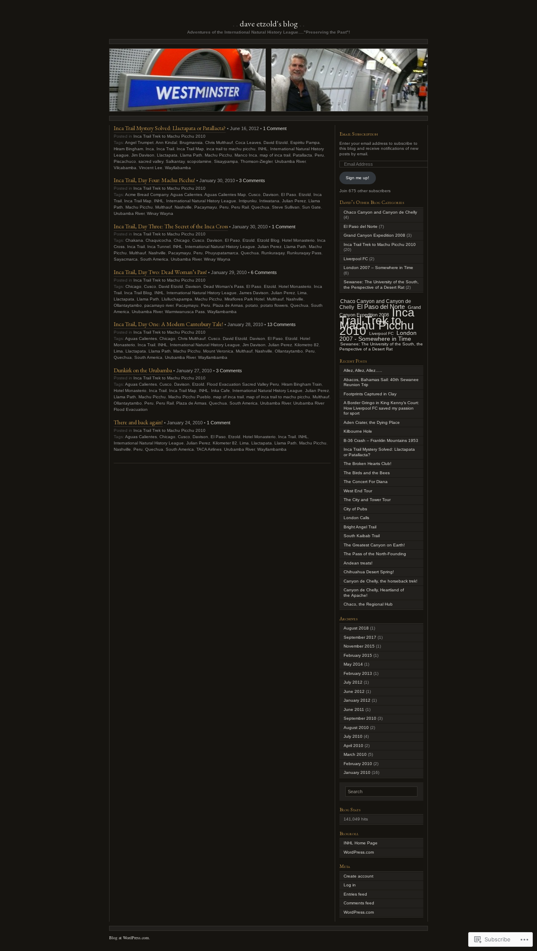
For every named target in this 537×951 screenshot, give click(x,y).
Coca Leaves (248, 142)
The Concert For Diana (366, 481)
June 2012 (354, 691)
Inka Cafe (220, 390)
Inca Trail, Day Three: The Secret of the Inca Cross (171, 226)
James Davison (253, 292)
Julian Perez (294, 201)
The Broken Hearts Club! (367, 463)
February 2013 (358, 673)
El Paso (288, 194)
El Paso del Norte (361, 226)
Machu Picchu (218, 155)
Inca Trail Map (190, 148)
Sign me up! (357, 177)
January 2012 (357, 700)
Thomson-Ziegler (256, 161)
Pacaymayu (205, 207)
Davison (271, 194)
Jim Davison (142, 155)
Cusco (254, 194)
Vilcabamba (125, 167)
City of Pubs (355, 509)
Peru (319, 155)
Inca (150, 148)
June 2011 (354, 709)
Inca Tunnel (158, 246)
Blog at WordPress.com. (129, 938)
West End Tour (358, 491)
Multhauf (163, 207)
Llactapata (167, 155)
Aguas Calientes (186, 194)
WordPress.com (359, 852)
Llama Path (191, 155)
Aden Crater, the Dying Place (372, 422)
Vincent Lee (150, 167)
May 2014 (353, 664)
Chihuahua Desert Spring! (369, 572)
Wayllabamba (178, 167)
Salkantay (175, 161)
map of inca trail (275, 155)
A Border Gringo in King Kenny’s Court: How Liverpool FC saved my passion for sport (381, 407)
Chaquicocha (158, 240)
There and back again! (138, 422)
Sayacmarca (126, 259)
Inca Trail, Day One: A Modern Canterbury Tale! (168, 324)
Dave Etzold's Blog (269, 23)
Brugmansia (191, 142)
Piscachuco (125, 161)
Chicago (182, 240)
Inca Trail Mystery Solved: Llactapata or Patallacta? (170, 128)
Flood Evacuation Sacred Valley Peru (243, 384)
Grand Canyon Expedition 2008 (374, 235)
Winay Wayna (160, 213)
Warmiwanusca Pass (185, 311)
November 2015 (359, 646)
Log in (350, 885)
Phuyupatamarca (221, 253)
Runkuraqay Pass (304, 253)
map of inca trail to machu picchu (278, 397)
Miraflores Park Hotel (244, 299)
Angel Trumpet (139, 142)
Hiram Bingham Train (302, 384)
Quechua (260, 207)
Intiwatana (269, 201)
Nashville (183, 207)
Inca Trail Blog (138, 292)
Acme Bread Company (146, 194)
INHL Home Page (361, 843)
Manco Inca (246, 155)
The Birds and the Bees (367, 472)
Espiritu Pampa (305, 142)
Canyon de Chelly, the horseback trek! (380, 581)
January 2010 (357, 772)
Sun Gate (311, 207)
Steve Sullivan (286, 207)
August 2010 (356, 727)
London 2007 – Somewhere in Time (378, 267)
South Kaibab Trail (362, 535)
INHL (263, 148)
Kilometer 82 (225, 443)
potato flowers (274, 305)
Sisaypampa (226, 161)
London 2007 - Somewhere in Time (378, 335)
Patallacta (302, 155)
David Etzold (275, 142)
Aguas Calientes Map (225, 194)
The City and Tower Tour (367, 499)
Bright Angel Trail (360, 527)
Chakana (134, 240)
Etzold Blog (268, 240)
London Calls (356, 517)
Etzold (305, 194)
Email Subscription (358, 134)
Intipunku (248, 201)
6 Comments (264, 272)
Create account (358, 876)
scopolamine (199, 161)
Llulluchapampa (177, 299)
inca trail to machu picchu (230, 148)
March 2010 (355, 754)
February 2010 (358, 763)
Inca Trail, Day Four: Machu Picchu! (154, 180)
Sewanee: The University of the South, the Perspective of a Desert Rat (381, 285)
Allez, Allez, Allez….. (363, 370)
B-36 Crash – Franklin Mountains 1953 (381, 440)
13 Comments (281, 324)
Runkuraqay (272, 253)
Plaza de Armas (228, 305)
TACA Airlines (209, 449)
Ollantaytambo (128, 305)
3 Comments (252, 180)
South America (154, 259)
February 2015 (358, 655)
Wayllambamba (222, 311)
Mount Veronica (218, 351)
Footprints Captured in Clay (370, 394)
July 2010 (353, 736)
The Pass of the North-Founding (375, 553)
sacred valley (150, 161)
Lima (302, 292)
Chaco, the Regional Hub (368, 604)
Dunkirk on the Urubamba (143, 370)
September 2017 (360, 637)
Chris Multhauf (219, 142)
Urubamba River (290, 161)
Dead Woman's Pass (223, 286)
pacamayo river (158, 305)
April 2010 (353, 745)
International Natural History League (201, 201)
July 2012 (353, 682)
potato (251, 305)
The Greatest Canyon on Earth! (374, 545)
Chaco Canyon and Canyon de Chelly (380, 212)
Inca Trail (165, 148)
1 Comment (275, 128)
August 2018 (356, 628)
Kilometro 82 (307, 344)
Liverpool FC (356, 258)
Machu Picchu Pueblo (189, 397)
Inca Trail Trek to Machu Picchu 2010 (169, 136)
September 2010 (360, 718)
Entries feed (355, 894)
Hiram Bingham (128, 148)
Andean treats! (358, 563)
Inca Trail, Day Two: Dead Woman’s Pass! (160, 272)
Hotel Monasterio (298, 240)
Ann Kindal (166, 142)
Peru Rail (240, 207)
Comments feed (359, 903)
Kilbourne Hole (358, 431)
